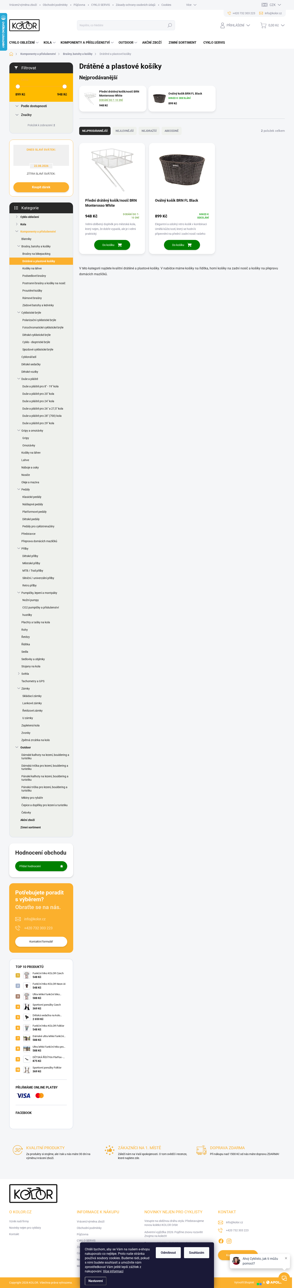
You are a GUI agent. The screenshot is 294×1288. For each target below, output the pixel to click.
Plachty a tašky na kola (35, 622)
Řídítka (25, 644)
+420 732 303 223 (38, 928)
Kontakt (14, 1234)
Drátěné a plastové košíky (38, 261)
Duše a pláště (29, 379)
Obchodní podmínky (55, 4)
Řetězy (25, 636)
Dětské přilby (30, 556)
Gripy (25, 438)
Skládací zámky (32, 696)
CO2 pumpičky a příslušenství (40, 607)
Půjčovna (79, 4)
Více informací (113, 1271)
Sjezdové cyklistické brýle (37, 349)
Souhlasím (196, 1253)
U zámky (27, 718)
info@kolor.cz (35, 919)
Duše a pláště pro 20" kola (38, 393)
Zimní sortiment (30, 827)
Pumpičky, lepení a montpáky (39, 592)
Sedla (24, 651)
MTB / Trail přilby (32, 570)
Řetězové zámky (32, 710)
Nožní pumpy (30, 600)
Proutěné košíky (32, 290)
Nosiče (25, 474)
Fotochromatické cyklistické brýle (42, 327)
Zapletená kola (30, 725)
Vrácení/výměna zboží (23, 4)
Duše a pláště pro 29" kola (38, 423)
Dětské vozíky (29, 371)
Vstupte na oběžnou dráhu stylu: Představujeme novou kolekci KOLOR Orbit (174, 1223)
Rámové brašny (32, 298)
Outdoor (25, 747)
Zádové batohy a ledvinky (38, 305)
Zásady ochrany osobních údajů (135, 4)
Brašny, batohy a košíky (36, 246)
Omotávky (28, 445)
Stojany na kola (30, 666)
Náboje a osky (30, 467)
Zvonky (25, 732)
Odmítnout (168, 1253)
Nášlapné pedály (32, 504)
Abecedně (172, 130)
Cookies (166, 4)
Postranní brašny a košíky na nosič (43, 283)
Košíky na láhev (31, 452)
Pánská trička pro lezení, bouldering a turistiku (44, 788)
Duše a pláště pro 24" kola (38, 401)
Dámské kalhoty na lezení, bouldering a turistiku (45, 756)
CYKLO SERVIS (100, 4)
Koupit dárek (41, 187)
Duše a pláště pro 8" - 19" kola (40, 386)
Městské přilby (31, 563)
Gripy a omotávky (32, 430)
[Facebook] (221, 1241)
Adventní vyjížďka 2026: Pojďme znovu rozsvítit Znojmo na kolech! (173, 1234)
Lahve (25, 460)
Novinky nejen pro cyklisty (25, 1227)
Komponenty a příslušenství (38, 231)
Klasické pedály (31, 496)
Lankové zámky (32, 703)
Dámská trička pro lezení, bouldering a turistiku (44, 767)
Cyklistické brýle (31, 312)
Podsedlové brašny (34, 275)
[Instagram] (229, 1241)
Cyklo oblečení (29, 217)
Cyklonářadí (28, 357)
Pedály (25, 489)
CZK (273, 5)
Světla (25, 673)
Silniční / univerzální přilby (38, 578)
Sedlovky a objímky (33, 659)
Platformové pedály (34, 511)
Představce (28, 533)
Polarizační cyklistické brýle (39, 320)
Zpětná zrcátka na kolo (35, 740)
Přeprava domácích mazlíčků (39, 541)
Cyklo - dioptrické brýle (36, 342)
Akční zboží (27, 820)
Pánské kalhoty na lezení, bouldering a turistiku (44, 778)
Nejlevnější (125, 130)
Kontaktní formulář (41, 941)
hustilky (27, 614)
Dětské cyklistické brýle (36, 334)
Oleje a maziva (30, 482)
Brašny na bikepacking (36, 253)
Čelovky (26, 812)
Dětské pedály (31, 519)
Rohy (24, 629)
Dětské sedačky (31, 364)
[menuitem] (24, 43)
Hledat (170, 25)
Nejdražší (149, 130)
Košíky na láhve (32, 268)
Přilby (24, 548)
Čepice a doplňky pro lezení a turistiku (44, 805)
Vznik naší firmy (19, 1221)
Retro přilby (29, 585)
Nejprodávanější (95, 130)
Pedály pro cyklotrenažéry (38, 526)
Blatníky (26, 239)
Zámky (25, 688)
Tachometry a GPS (32, 681)
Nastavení (95, 1281)
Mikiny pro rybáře (32, 797)
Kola (23, 224)
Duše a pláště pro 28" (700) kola (42, 415)
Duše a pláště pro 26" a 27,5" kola (42, 408)
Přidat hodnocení (30, 866)
